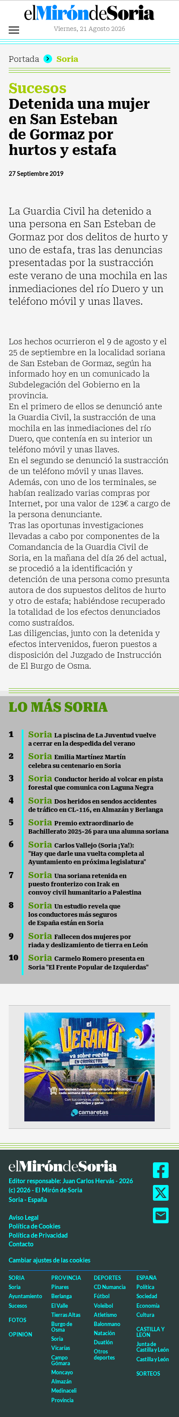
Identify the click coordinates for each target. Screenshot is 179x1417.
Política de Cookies (34, 1226)
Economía (147, 1306)
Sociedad (146, 1296)
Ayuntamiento (25, 1296)
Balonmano (107, 1324)
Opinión (20, 1334)
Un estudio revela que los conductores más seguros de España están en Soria (74, 915)
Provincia (66, 1278)
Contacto (21, 1244)
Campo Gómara (60, 1360)
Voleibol (103, 1306)
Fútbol (101, 1296)
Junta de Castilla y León (152, 1347)
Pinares (60, 1287)
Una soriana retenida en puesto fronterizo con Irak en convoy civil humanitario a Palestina (84, 884)
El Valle (59, 1306)
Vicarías (60, 1348)
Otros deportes (104, 1354)
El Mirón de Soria (89, 15)
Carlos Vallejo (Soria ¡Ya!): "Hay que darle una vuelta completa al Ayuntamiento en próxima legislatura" (87, 854)
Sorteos (148, 1373)
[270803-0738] (89, 1066)
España (146, 1278)
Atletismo (105, 1315)
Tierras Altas (65, 1315)
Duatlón (103, 1342)
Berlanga (61, 1296)
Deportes (107, 1278)
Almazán (61, 1381)
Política (145, 1287)
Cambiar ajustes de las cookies (49, 1260)
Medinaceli (63, 1390)
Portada (24, 59)
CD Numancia (110, 1287)
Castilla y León (150, 1332)
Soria (67, 59)
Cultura (145, 1315)
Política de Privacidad (38, 1235)
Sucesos (37, 88)
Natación (104, 1333)
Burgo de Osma (61, 1327)
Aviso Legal (24, 1217)
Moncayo (62, 1372)
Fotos (17, 1320)
